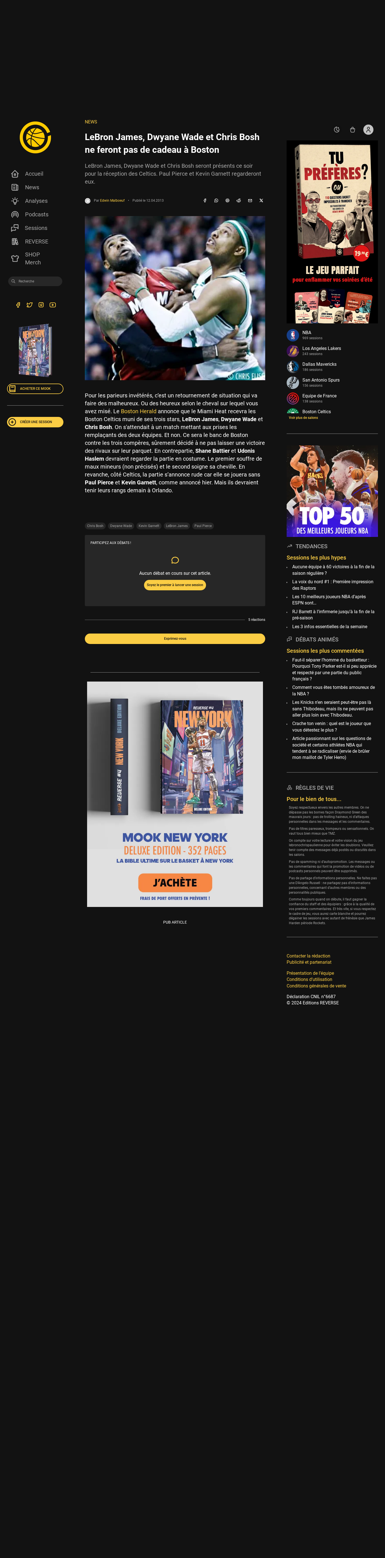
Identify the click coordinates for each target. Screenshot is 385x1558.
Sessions (36, 228)
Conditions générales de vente (316, 986)
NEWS (91, 122)
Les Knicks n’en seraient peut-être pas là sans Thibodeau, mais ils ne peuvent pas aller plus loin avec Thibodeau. (332, 709)
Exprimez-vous (175, 639)
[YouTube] (52, 306)
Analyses (36, 200)
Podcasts (36, 214)
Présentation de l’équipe (310, 973)
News (32, 187)
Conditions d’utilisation (309, 979)
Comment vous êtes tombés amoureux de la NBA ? (333, 691)
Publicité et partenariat (309, 962)
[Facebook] (205, 201)
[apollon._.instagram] (41, 306)
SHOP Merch (33, 258)
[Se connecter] (368, 130)
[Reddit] (239, 201)
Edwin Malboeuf (112, 201)
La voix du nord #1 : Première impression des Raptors (332, 585)
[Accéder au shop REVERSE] (353, 130)
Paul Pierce (203, 526)
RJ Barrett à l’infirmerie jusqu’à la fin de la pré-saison (333, 615)
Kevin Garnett (149, 526)
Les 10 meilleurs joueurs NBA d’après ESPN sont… (329, 600)
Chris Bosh (95, 526)
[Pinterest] (227, 201)
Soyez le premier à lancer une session (175, 585)
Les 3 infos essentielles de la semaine (329, 626)
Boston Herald (138, 411)
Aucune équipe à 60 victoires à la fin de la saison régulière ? (333, 570)
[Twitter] (29, 306)
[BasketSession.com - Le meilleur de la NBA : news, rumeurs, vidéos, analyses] (35, 137)
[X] (261, 201)
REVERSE (36, 241)
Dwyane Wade (121, 526)
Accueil (34, 173)
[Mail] (250, 201)
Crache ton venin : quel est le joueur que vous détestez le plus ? (331, 727)
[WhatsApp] (216, 201)
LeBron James (177, 526)
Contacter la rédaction (308, 956)
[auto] (337, 130)
